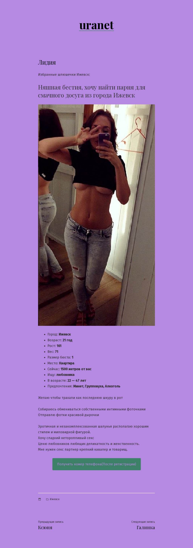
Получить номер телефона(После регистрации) (96, 464)
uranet (96, 24)
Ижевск (55, 499)
